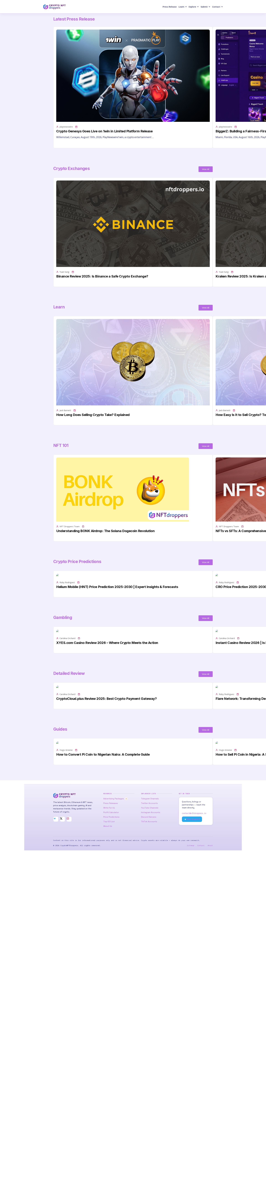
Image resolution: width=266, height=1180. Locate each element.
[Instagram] (69, 819)
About (210, 845)
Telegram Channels (150, 798)
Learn (181, 6)
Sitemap (190, 845)
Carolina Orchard (67, 638)
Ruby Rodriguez (67, 582)
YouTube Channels (149, 808)
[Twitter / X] (62, 819)
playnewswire (66, 126)
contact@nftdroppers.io (194, 813)
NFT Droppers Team (70, 526)
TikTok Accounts (149, 821)
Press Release (170, 6)
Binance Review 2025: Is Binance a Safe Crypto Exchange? (102, 276)
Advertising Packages (115, 798)
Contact (216, 6)
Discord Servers (148, 817)
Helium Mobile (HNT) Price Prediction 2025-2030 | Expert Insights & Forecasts (117, 587)
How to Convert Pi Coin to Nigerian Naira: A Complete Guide (103, 754)
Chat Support (193, 819)
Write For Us (109, 808)
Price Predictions (111, 817)
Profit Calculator (111, 812)
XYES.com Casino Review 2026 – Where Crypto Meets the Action (107, 643)
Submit (204, 6)
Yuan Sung (64, 271)
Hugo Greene (66, 750)
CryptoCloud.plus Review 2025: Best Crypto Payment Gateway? (106, 698)
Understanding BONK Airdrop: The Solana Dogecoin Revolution (105, 531)
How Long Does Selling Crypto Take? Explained (93, 415)
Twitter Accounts (149, 803)
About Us (107, 826)
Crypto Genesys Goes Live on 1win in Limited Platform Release (104, 131)
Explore (192, 6)
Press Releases (110, 803)
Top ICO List (109, 821)
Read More (62, 143)
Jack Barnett (65, 410)
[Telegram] (55, 819)
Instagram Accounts (150, 812)
